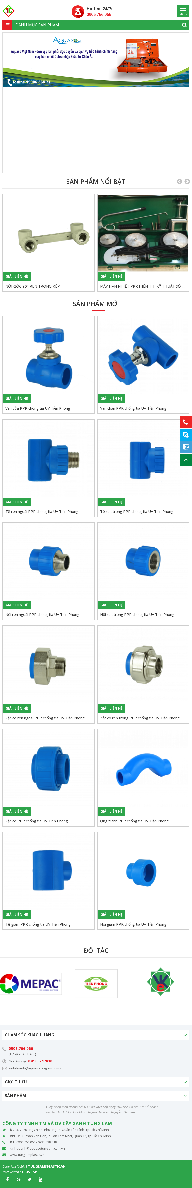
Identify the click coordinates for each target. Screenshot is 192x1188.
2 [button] (88, 167)
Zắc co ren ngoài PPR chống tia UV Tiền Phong (45, 717)
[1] (185, 25)
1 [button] (80, 167)
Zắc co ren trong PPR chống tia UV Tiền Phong (140, 717)
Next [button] (181, 102)
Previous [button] (10, 102)
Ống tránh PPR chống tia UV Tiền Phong (134, 820)
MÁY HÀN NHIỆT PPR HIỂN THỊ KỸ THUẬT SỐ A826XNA (144, 286)
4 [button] (102, 167)
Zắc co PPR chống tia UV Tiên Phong (37, 820)
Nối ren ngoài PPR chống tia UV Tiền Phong (43, 614)
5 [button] (110, 167)
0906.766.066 (21, 1048)
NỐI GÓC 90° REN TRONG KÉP (33, 286)
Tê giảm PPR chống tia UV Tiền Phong (38, 924)
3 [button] (95, 167)
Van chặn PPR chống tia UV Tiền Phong (133, 408)
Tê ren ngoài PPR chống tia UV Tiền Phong (42, 511)
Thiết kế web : (11, 1172)
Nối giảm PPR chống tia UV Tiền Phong (133, 924)
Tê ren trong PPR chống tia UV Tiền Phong (137, 511)
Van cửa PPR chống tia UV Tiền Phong (38, 408)
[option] (96, 60)
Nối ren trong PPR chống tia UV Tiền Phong (137, 614)
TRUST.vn (30, 1172)
